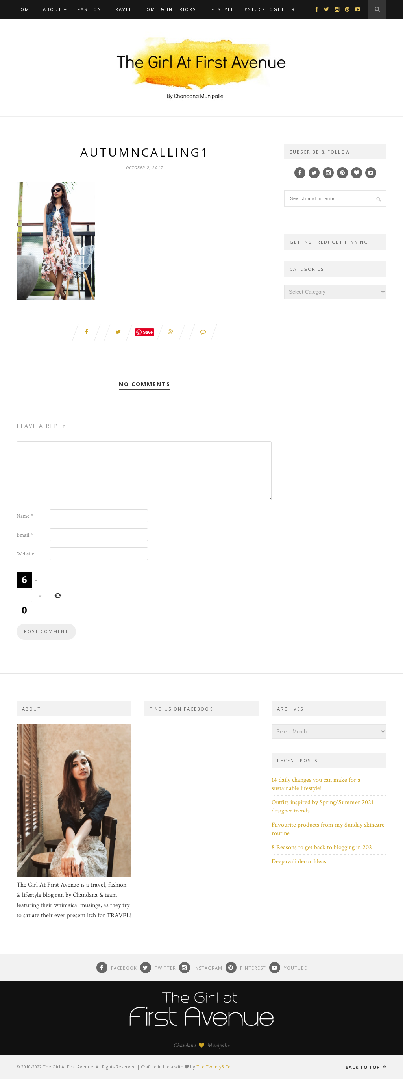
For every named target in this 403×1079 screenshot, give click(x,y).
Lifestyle (220, 9)
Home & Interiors (169, 9)
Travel (122, 9)
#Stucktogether (269, 9)
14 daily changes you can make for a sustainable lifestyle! (316, 784)
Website (25, 553)
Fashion (90, 9)
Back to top (363, 1067)
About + (55, 9)
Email (25, 535)
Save (148, 332)
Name (25, 516)
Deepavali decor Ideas (299, 861)
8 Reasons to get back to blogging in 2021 (323, 847)
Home (25, 9)
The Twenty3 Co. (214, 1067)
